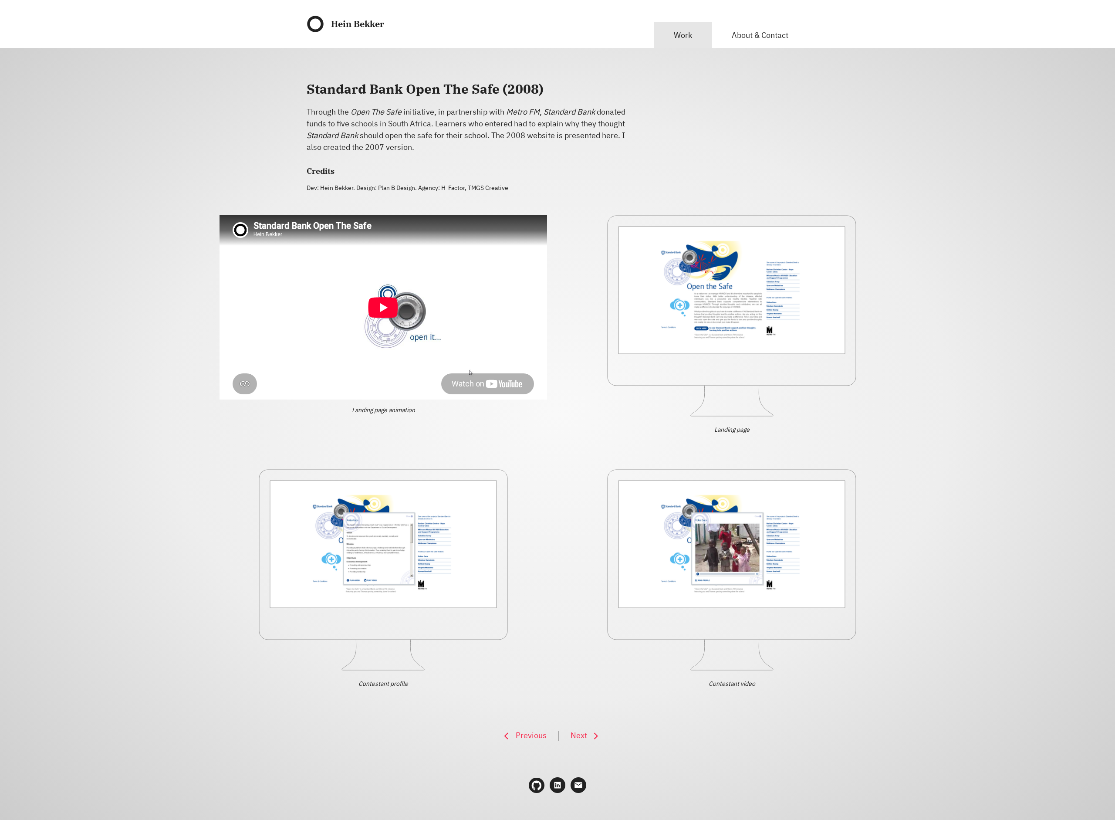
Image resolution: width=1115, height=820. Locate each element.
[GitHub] (536, 785)
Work (683, 35)
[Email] (578, 785)
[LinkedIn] (557, 785)
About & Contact (760, 35)
